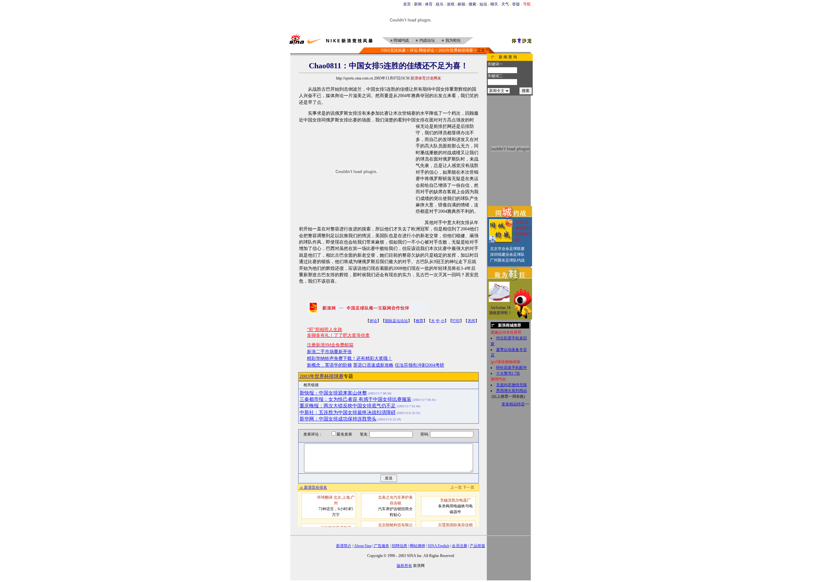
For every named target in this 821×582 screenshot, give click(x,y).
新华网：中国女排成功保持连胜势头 (338, 418)
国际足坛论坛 (396, 321)
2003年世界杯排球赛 (455, 50)
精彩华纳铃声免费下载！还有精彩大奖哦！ (349, 358)
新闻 (418, 4)
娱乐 (440, 4)
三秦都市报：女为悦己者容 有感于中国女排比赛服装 (355, 399)
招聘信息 (399, 546)
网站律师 (417, 546)
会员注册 (459, 546)
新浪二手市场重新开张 (329, 351)
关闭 (471, 321)
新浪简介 (343, 546)
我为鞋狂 (453, 40)
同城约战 (401, 40)
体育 (429, 4)
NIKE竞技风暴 (393, 50)
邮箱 (461, 4)
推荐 (419, 321)
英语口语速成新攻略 (373, 365)
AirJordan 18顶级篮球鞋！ (500, 310)
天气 (505, 4)
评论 (373, 321)
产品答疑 (477, 546)
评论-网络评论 (422, 50)
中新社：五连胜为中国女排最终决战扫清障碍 (348, 412)
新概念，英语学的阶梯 (329, 365)
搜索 (472, 4)
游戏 (450, 4)
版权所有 (404, 565)
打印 (456, 321)
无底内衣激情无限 (511, 385)
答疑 (516, 4)
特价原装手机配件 (511, 367)
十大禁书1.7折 (508, 373)
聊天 (494, 4)
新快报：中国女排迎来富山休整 (333, 392)
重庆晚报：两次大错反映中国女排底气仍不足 (348, 405)
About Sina (362, 546)
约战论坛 (427, 40)
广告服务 (381, 546)
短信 (483, 4)
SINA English (438, 546)
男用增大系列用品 (511, 390)
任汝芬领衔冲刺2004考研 (419, 365)
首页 (407, 4)
